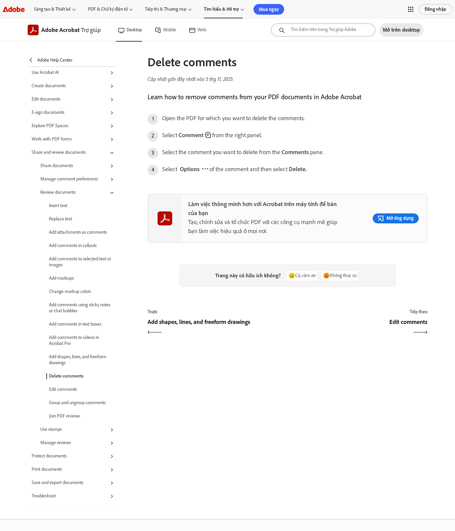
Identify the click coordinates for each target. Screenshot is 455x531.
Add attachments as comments (78, 232)
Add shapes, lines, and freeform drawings (77, 360)
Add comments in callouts (73, 245)
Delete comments (66, 376)
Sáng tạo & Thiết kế (52, 9)
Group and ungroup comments (77, 402)
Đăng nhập (435, 9)
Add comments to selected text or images (80, 262)
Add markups (61, 278)
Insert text (58, 205)
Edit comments (63, 389)
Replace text (60, 219)
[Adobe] (13, 9)
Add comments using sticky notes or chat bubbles (79, 308)
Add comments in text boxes (75, 324)
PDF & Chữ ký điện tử (108, 9)
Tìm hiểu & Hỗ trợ (221, 9)
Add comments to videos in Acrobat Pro (74, 340)
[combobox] (323, 30)
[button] (410, 9)
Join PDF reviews (64, 416)
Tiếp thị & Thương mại (166, 9)
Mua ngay (269, 9)
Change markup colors (70, 291)
